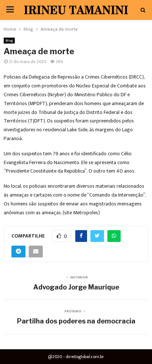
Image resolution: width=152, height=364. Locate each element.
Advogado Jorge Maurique (76, 287)
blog (9, 41)
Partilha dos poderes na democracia (76, 321)
